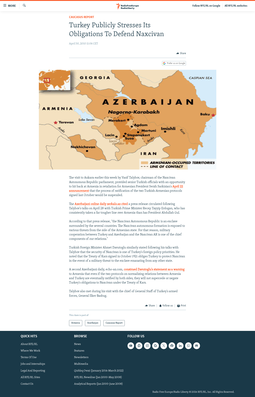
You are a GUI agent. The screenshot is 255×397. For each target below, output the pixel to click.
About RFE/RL (29, 344)
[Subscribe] (196, 346)
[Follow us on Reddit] (139, 346)
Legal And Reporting (33, 370)
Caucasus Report (81, 17)
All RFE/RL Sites (30, 377)
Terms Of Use (29, 357)
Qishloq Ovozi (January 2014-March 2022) (99, 370)
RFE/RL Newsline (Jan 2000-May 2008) (98, 377)
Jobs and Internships (33, 364)
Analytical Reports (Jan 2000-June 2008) (98, 384)
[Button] (181, 53)
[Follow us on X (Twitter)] (163, 346)
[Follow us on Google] (155, 346)
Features (79, 351)
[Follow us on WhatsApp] (188, 346)
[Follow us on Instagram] (147, 346)
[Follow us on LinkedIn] (180, 346)
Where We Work (30, 351)
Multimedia (81, 364)
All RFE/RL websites (236, 6)
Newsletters (81, 357)
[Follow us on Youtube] (131, 346)
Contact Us (27, 384)
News (77, 344)
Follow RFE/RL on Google (206, 6)
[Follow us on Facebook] (172, 346)
